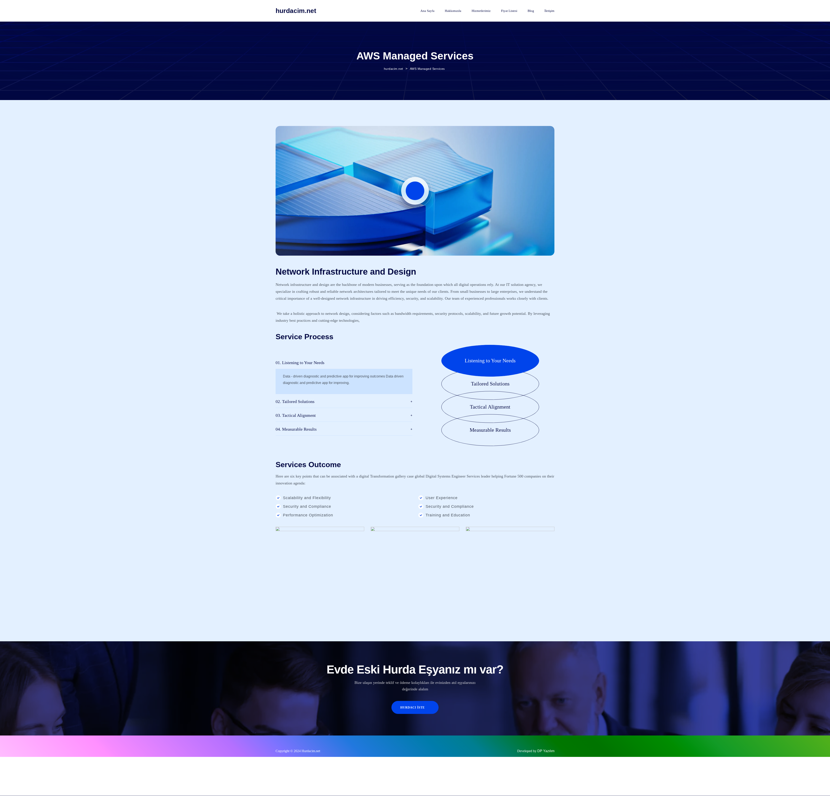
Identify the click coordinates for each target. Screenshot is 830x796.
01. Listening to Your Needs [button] (300, 362)
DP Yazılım (545, 751)
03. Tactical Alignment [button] (296, 415)
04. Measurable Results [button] (296, 429)
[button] (498, 361)
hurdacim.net (296, 10)
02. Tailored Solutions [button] (295, 401)
